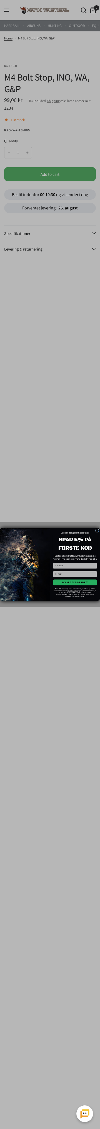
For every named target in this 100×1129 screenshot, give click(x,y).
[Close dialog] (97, 530)
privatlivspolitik (73, 591)
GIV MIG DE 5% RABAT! (75, 582)
